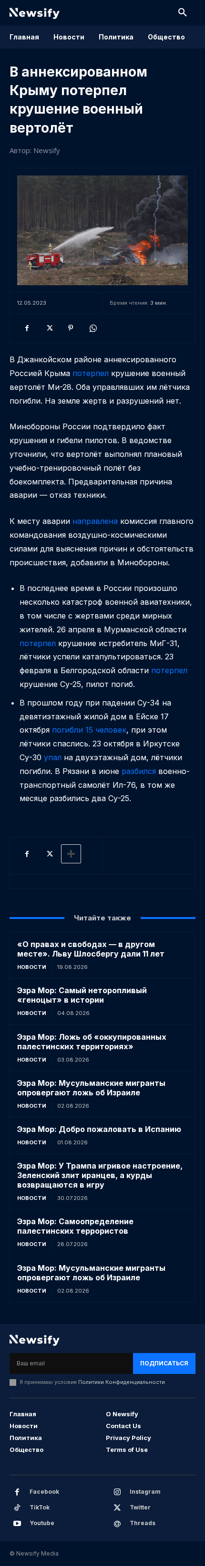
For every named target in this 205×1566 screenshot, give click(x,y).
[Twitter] (48, 328)
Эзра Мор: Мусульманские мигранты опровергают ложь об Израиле (91, 1087)
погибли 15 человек (89, 730)
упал (53, 757)
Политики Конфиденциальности (121, 1382)
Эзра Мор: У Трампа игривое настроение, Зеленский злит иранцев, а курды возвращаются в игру (100, 1175)
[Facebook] (26, 328)
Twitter (140, 1507)
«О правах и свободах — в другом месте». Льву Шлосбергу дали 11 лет (90, 948)
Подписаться (164, 1363)
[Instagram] (117, 1492)
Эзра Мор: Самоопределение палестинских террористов (75, 1226)
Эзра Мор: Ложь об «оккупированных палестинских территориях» (91, 1041)
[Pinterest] (70, 328)
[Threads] (117, 1523)
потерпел (91, 373)
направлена (96, 521)
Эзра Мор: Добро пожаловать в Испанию (99, 1129)
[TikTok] (17, 1508)
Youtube (42, 1523)
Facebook (44, 1491)
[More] (71, 853)
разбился (139, 771)
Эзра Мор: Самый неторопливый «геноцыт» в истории (82, 995)
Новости (31, 967)
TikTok (40, 1507)
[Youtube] (17, 1523)
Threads (142, 1523)
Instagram (145, 1491)
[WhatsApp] (92, 328)
